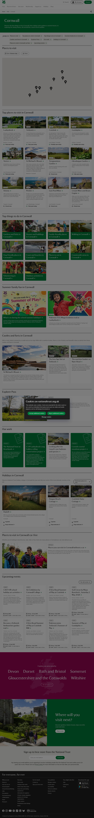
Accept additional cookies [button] (36, 413)
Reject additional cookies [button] (56, 413)
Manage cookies (46, 417)
